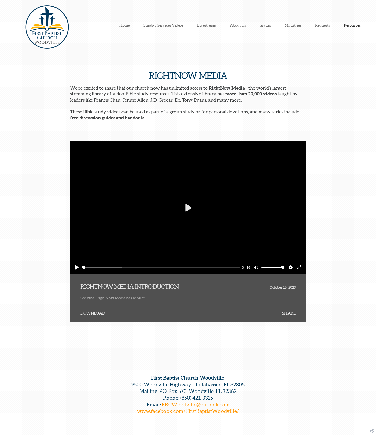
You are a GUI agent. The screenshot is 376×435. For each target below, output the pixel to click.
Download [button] (92, 313)
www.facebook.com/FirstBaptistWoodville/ (188, 411)
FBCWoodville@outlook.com (196, 404)
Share (289, 313)
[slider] (161, 267)
